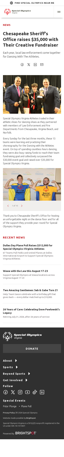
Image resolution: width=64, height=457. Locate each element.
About (7, 360)
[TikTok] (34, 394)
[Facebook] (5, 394)
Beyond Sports (14, 373)
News (7, 25)
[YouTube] (27, 394)
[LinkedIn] (42, 394)
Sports (8, 367)
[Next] (21, 206)
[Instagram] (20, 394)
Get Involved (13, 380)
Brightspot (31, 418)
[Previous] (8, 206)
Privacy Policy (9, 413)
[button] (59, 12)
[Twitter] (12, 394)
